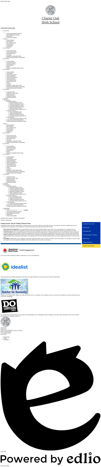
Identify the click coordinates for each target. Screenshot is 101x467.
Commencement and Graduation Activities (16, 121)
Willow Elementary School (15, 107)
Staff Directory (10, 44)
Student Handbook (11, 76)
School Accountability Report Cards (15, 68)
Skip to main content (5, 1)
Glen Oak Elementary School (16, 105)
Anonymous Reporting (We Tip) (14, 33)
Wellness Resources (11, 95)
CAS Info (9, 84)
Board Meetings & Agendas (13, 34)
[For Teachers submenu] (4, 134)
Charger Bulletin (10, 40)
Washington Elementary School (16, 106)
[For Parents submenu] (4, 60)
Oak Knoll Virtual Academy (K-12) (17, 109)
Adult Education (10, 117)
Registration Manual (11, 97)
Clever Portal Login (11, 81)
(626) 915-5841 (7, 331)
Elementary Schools (11, 101)
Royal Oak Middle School (15, 111)
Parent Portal (9, 36)
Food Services (10, 65)
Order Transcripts (11, 94)
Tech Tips (9, 54)
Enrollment (9, 46)
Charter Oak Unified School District (15, 119)
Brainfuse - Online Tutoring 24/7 (14, 85)
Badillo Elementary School (15, 102)
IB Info (8, 66)
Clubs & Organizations (12, 77)
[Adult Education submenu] (15, 117)
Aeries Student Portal (11, 74)
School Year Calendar (12, 37)
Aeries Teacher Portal (12, 52)
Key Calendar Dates (11, 42)
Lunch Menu (10, 73)
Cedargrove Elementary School (16, 103)
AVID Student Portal (11, 80)
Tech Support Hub (11, 53)
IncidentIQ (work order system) (14, 56)
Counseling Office (11, 91)
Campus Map (10, 45)
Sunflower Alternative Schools (16, 114)
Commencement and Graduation (14, 88)
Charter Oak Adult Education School (18, 118)
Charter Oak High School (15, 113)
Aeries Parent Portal (11, 62)
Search (8, 210)
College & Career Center (12, 93)
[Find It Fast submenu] (4, 32)
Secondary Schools (11, 110)
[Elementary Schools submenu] (16, 101)
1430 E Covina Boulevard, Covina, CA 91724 (11, 330)
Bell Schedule (10, 41)
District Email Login (11, 50)
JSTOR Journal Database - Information (16, 57)
